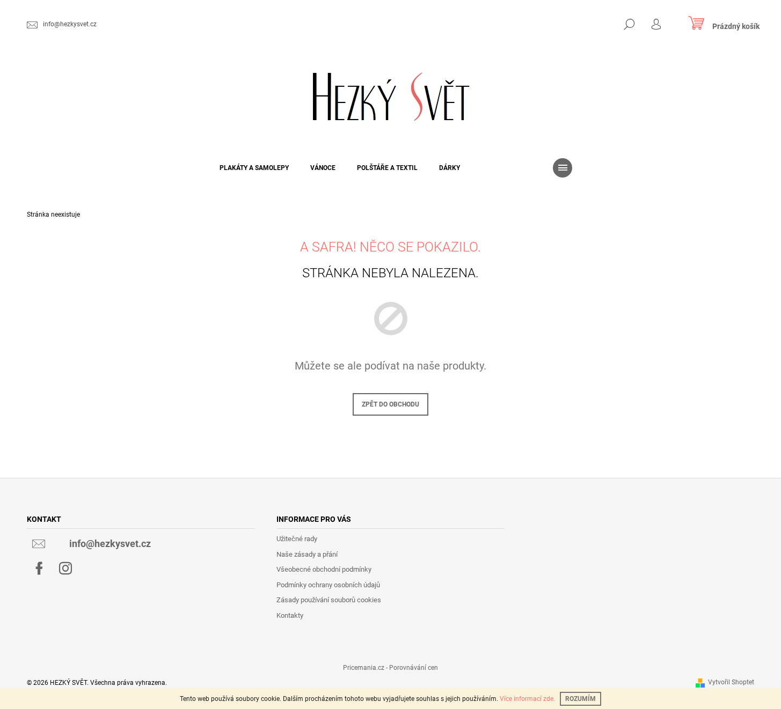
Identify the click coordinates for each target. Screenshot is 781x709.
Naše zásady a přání (307, 554)
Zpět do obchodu (390, 404)
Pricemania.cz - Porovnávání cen (390, 667)
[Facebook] (39, 568)
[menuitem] (254, 168)
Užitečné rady (296, 539)
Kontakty (289, 615)
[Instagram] (65, 568)
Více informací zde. (527, 699)
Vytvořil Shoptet (731, 682)
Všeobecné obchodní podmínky (323, 569)
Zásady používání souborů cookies (328, 600)
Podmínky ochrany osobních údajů (328, 585)
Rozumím (580, 699)
